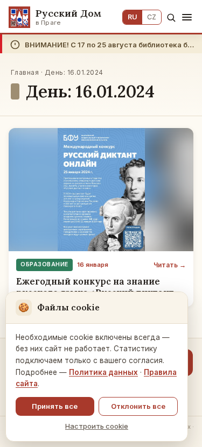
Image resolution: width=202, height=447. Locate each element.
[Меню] (186, 17)
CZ (151, 17)
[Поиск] (171, 17)
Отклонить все (138, 406)
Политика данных (103, 372)
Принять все (55, 406)
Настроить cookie (96, 426)
